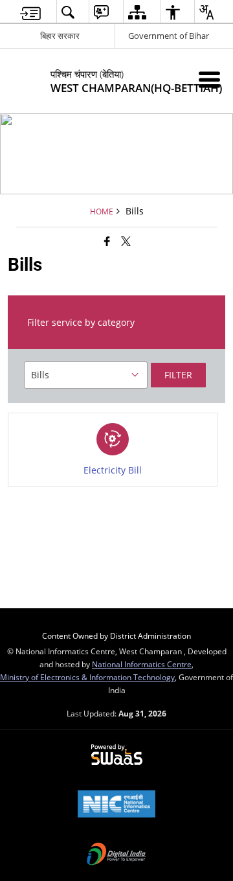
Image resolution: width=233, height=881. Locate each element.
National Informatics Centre (142, 664)
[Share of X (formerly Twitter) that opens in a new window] (126, 241)
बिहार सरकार (60, 35)
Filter (178, 375)
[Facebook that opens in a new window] (107, 241)
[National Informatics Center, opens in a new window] (116, 805)
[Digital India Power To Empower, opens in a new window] (116, 855)
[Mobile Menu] (209, 79)
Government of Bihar (168, 35)
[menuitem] (30, 12)
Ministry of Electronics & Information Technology (87, 677)
